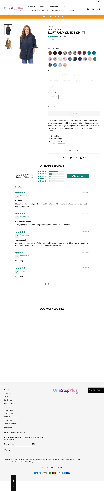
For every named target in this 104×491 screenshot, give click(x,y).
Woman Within (55, 29)
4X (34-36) (66, 81)
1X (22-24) (76, 75)
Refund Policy (8, 410)
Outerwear (53, 7)
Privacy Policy (9, 413)
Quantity (52, 102)
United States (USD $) (52, 467)
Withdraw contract (10, 423)
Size (50, 71)
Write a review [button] (77, 176)
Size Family (53, 92)
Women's (53, 97)
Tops (42, 7)
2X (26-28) (87, 75)
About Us (7, 390)
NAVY (75, 59)
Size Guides (74, 150)
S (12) (52, 87)
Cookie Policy (8, 427)
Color (54, 49)
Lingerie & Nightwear (38, 10)
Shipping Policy (9, 407)
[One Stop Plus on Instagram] (5, 450)
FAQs (6, 396)
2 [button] (48, 284)
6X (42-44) (89, 81)
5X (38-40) (78, 81)
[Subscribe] (33, 444)
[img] (20, 193)
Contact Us (8, 420)
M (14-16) (53, 75)
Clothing (32, 7)
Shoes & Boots (59, 10)
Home (50, 26)
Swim (64, 7)
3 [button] (51, 284)
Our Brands (8, 400)
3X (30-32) (54, 81)
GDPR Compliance (10, 417)
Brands (73, 10)
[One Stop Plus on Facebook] (9, 450)
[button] (53, 36)
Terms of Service (9, 403)
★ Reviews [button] (13, 483)
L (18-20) (64, 75)
